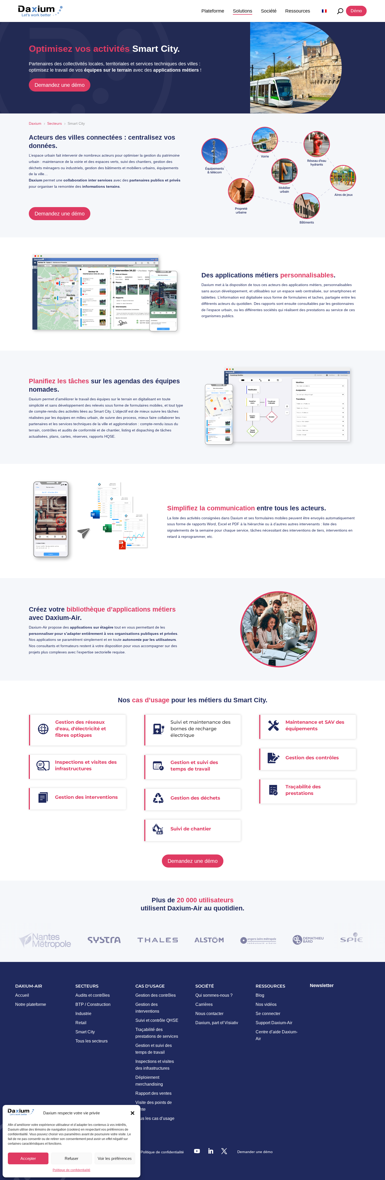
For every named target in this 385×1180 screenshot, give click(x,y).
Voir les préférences (115, 1158)
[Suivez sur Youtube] (197, 1151)
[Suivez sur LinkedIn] (210, 1151)
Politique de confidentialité (71, 1170)
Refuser (71, 1158)
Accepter (28, 1158)
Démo (356, 11)
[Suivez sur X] (224, 1151)
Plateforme (212, 11)
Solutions (242, 11)
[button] (132, 1113)
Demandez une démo (60, 85)
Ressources (297, 11)
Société (269, 11)
